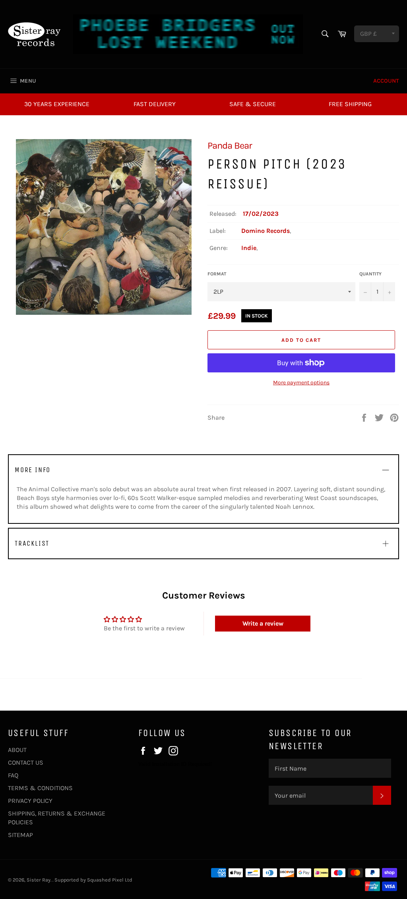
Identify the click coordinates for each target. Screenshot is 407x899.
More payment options (301, 382)
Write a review (262, 623)
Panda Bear (229, 145)
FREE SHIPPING (350, 104)
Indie (248, 248)
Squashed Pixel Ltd (109, 880)
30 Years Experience (56, 104)
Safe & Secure (252, 104)
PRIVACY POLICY (30, 800)
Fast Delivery (155, 104)
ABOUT (17, 750)
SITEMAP (20, 835)
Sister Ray (38, 880)
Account (386, 81)
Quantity (370, 274)
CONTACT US (25, 762)
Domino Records (265, 230)
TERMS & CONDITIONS (40, 788)
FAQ (13, 775)
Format (216, 274)
